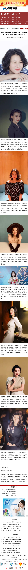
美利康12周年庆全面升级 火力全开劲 (11, 550)
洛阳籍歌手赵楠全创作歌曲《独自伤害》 (12, 552)
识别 (8, 19)
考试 (16, 14)
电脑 (16, 19)
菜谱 (16, 17)
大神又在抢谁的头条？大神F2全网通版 (11, 548)
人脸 (5, 19)
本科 (19, 14)
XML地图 (20, 555)
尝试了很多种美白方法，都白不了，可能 (12, 530)
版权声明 (25, 555)
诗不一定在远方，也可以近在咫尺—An (11, 537)
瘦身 (8, 21)
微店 (8, 23)
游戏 (13, 19)
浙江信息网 (9, 28)
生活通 (19, 21)
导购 (5, 14)
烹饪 (19, 17)
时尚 (13, 21)
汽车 (2, 17)
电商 (5, 23)
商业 (16, 23)
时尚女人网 (9, 470)
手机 (19, 19)
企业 (13, 17)
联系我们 (8, 555)
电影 (19, 13)
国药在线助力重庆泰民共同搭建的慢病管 (12, 543)
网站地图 (13, 557)
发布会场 (24, 21)
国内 (8, 13)
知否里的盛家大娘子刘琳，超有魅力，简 (12, 522)
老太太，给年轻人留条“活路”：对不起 (11, 524)
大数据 (19, 23)
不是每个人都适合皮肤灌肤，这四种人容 (12, 526)
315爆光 (24, 23)
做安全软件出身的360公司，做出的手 (11, 546)
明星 (16, 13)
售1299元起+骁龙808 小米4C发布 (9, 495)
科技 (13, 13)
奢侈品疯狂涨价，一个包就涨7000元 (11, 528)
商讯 (2, 23)
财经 (2, 14)
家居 (2, 19)
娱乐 (13, 14)
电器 (8, 17)
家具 (5, 17)
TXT (16, 557)
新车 (8, 14)
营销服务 (14, 555)
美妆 (5, 21)
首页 (2, 13)
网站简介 (2, 555)
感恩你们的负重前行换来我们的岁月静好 (12, 539)
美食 (2, 21)
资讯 (5, 13)
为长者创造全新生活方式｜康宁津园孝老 (12, 541)
